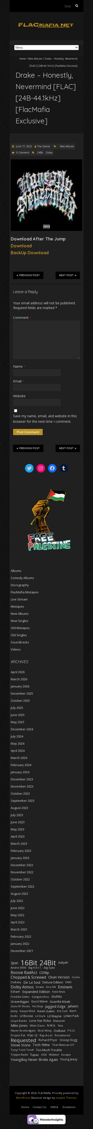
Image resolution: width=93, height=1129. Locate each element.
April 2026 (18, 672)
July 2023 (17, 815)
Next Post (66, 275)
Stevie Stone (21, 1045)
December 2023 (22, 779)
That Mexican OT (63, 1045)
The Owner (43, 146)
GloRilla (56, 997)
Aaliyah (63, 963)
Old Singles (19, 635)
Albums (16, 571)
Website (19, 396)
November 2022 (22, 872)
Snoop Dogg (68, 1040)
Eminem (65, 987)
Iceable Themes (66, 1097)
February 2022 (21, 936)
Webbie (54, 1054)
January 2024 (20, 772)
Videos (16, 649)
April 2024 (18, 750)
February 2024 (21, 765)
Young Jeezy (68, 1059)
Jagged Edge (55, 1006)
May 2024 (17, 743)
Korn (73, 1011)
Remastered (62, 1035)
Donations (68, 1107)
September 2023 (22, 800)
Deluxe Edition (52, 982)
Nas (60, 1025)
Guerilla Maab (60, 1001)
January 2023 (20, 858)
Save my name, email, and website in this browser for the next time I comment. (45, 418)
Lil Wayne (54, 1016)
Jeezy (14, 1011)
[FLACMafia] (47, 23)
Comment (22, 317)
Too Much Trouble (49, 1050)
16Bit (29, 962)
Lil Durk (40, 1016)
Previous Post (29, 275)
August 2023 (19, 808)
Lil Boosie (26, 1016)
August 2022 (19, 893)
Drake (49, 152)
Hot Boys (37, 1006)
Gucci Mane (39, 1001)
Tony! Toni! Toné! (22, 1050)
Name (19, 366)
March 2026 (19, 679)
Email (18, 381)
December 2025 (22, 693)
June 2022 (18, 908)
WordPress (23, 1097)
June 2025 (18, 715)
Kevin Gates (46, 1011)
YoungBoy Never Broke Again (34, 1059)
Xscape (66, 1054)
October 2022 (20, 879)
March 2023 (19, 843)
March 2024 (19, 758)
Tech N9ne (41, 1045)
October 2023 (20, 793)
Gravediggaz (20, 1001)
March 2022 (19, 929)
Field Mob (58, 991)
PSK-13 (32, 1035)
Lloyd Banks (19, 1020)
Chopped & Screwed (28, 977)
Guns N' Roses (20, 1006)
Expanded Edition (36, 991)
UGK (44, 1054)
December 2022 (22, 865)
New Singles (19, 621)
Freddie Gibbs (20, 996)
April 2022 (18, 922)
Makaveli (59, 1020)
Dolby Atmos (22, 987)
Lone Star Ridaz (40, 1021)
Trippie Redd (19, 1054)
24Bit (40, 152)
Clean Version (59, 977)
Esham (15, 992)
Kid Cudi (62, 1011)
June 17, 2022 (23, 146)
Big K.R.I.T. (35, 967)
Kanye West (27, 1011)
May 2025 (17, 722)
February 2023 (21, 851)
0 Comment (22, 152)
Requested (23, 1040)
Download (21, 246)
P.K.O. (71, 1030)
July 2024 (17, 736)
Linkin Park (71, 1016)
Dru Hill (51, 987)
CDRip (44, 972)
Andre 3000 (18, 967)
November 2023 (22, 786)
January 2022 (20, 943)
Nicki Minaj (45, 1030)
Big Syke (49, 967)
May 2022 (17, 915)
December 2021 (22, 951)
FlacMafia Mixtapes (25, 592)
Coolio (76, 977)
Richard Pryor (47, 1040)
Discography (20, 585)
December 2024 (22, 729)
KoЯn (14, 1016)
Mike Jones (19, 1025)
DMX (68, 982)
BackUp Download (30, 252)
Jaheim (73, 1006)
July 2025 (17, 708)
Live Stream (19, 599)
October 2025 (20, 700)
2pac (14, 962)
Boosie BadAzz (24, 972)
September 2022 (22, 886)
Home (22, 58)
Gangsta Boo (40, 996)
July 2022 (17, 901)
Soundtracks (20, 642)
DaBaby (16, 982)
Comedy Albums (22, 578)
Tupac (34, 1055)
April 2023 (18, 836)
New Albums (35, 58)
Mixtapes (17, 606)
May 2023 (17, 829)
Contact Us (39, 1107)
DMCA (54, 1107)
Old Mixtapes (20, 628)
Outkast (59, 1030)
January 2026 (20, 686)
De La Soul (31, 982)
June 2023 (18, 822)
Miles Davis (37, 1025)
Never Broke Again (23, 1030)
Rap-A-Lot (46, 1035)
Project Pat (18, 1035)
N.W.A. (51, 1025)
